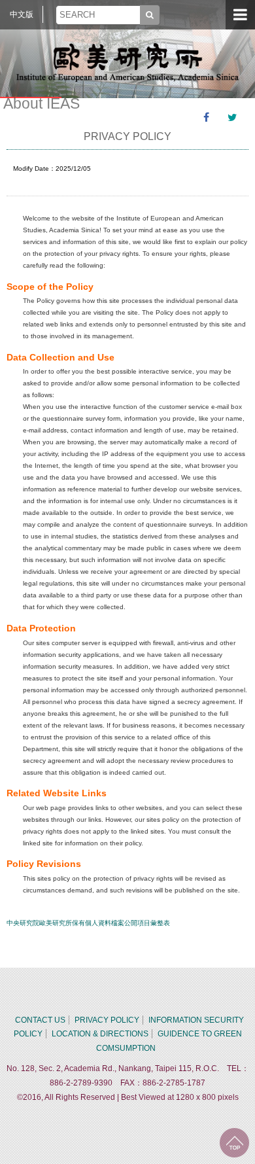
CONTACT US (40, 1020)
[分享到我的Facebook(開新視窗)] (205, 117)
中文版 (21, 14)
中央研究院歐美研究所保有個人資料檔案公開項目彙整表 (88, 922)
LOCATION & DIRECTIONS (100, 1033)
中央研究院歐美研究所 (127, 62)
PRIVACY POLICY (107, 1020)
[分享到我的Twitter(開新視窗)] (232, 117)
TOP (234, 1142)
